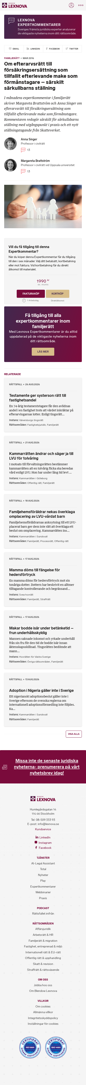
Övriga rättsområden (38, 661)
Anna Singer (29, 139)
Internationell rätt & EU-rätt (43, 952)
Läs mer (43, 351)
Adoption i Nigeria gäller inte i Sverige (41, 690)
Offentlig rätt (34, 482)
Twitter (73, 49)
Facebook (54, 49)
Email (15, 49)
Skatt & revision (43, 964)
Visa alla (74, 734)
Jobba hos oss (43, 985)
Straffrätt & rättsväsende (43, 970)
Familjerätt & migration (43, 941)
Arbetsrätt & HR (43, 935)
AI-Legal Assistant (43, 863)
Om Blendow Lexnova (43, 991)
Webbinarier (43, 892)
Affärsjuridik (43, 929)
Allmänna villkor (43, 1012)
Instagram (45, 843)
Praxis (43, 898)
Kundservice (43, 829)
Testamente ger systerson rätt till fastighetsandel (37, 397)
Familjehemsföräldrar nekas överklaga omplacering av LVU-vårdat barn (42, 514)
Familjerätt (12, 58)
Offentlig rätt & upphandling (43, 958)
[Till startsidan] (14, 5)
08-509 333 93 (45, 820)
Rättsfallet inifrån (43, 913)
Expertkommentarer (43, 886)
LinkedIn (35, 49)
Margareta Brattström (35, 161)
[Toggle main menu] (81, 5)
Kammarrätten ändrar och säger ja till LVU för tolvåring (41, 456)
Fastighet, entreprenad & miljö (43, 946)
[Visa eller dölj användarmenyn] (71, 5)
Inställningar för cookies (43, 1024)
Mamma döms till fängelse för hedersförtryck (34, 572)
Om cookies (43, 1006)
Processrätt (46, 541)
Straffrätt (45, 599)
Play (43, 880)
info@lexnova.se (48, 824)
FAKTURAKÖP (31, 293)
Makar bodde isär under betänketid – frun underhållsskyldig (41, 630)
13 (28, 150)
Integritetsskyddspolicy (43, 1018)
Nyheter (43, 875)
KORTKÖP (57, 293)
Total (43, 869)
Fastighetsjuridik (36, 424)
